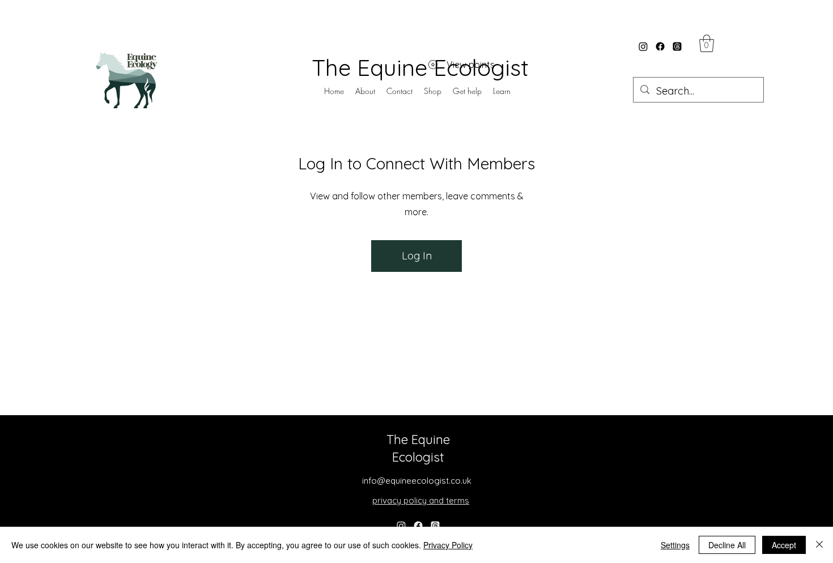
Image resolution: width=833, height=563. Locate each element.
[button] (467, 91)
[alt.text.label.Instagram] (643, 46)
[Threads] (677, 46)
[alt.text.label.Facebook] (660, 46)
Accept (784, 545)
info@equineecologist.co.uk (416, 480)
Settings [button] (675, 545)
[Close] (819, 545)
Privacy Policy (448, 545)
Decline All (727, 545)
